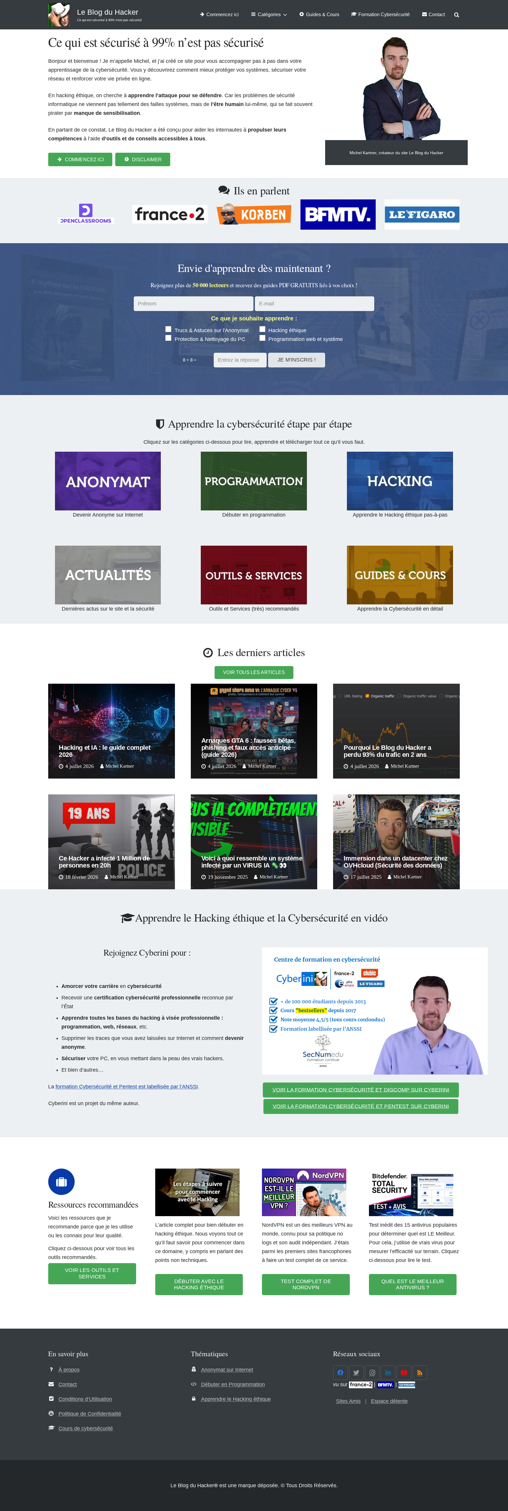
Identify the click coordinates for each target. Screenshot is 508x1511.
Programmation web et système (305, 339)
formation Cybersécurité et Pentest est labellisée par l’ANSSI (127, 1087)
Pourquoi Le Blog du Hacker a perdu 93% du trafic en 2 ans (387, 751)
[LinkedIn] (388, 1372)
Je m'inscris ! (297, 360)
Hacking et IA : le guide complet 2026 (104, 751)
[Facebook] (340, 1372)
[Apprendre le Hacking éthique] (400, 481)
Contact (68, 1384)
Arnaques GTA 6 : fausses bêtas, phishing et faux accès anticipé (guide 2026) (248, 747)
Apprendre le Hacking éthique (236, 1399)
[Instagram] (372, 1372)
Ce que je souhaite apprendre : (254, 318)
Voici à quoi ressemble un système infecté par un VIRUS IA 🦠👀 (252, 862)
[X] (356, 1372)
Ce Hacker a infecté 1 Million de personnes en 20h (104, 862)
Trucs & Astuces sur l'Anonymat (211, 330)
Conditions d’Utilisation (85, 1399)
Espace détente (389, 1401)
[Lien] (59, 14)
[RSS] (419, 1372)
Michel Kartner (120, 766)
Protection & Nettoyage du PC (209, 339)
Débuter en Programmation (233, 1384)
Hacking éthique (286, 330)
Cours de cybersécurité (86, 1428)
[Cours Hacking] (400, 575)
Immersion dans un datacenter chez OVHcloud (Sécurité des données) (396, 862)
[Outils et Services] (254, 575)
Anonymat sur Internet (227, 1370)
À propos (69, 1370)
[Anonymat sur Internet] (108, 481)
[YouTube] (404, 1372)
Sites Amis (348, 1401)
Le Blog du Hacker (107, 12)
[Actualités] (108, 575)
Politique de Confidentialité (90, 1414)
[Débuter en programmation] (254, 481)
